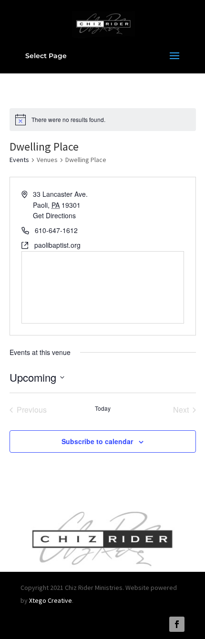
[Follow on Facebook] (176, 624)
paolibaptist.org (57, 245)
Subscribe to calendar (97, 441)
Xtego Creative (50, 600)
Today (103, 408)
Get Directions (54, 215)
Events (19, 159)
